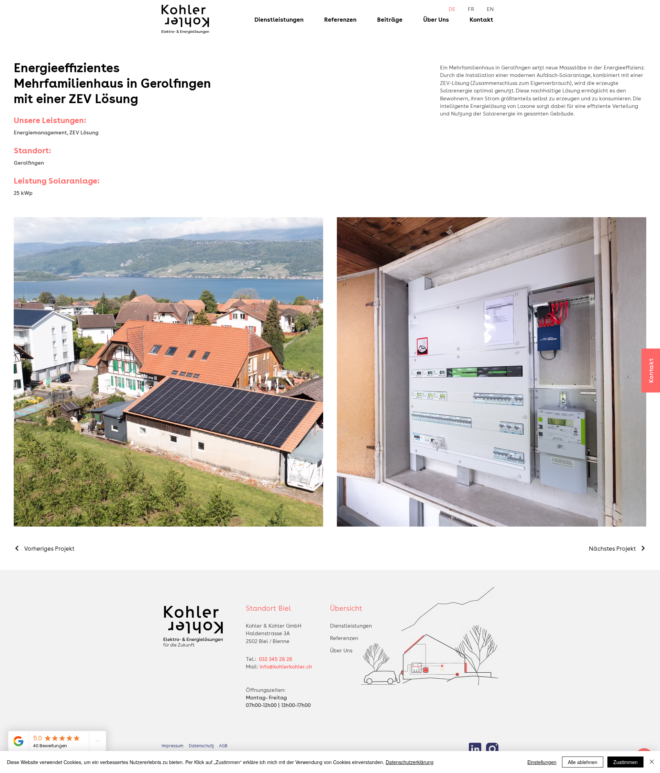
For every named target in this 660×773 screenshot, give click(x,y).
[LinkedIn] (475, 749)
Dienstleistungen (351, 625)
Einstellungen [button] (542, 762)
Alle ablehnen (582, 762)
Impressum (173, 745)
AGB (226, 745)
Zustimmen (625, 762)
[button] (274, 19)
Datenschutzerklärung (409, 762)
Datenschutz (204, 745)
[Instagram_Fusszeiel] (492, 749)
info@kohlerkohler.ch (286, 666)
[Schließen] (652, 762)
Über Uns (341, 650)
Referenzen (344, 637)
